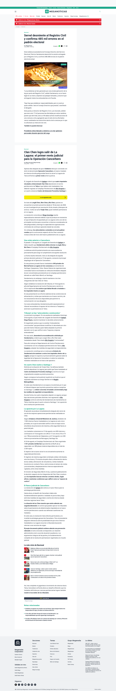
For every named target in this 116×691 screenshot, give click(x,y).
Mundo (54, 16)
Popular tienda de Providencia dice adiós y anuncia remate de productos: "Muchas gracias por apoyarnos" (92, 663)
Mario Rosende (29, 162)
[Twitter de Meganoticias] (19, 685)
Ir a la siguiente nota (45, 197)
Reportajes (34, 661)
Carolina (69, 661)
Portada (38, 16)
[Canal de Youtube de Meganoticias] (25, 685)
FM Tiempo (70, 659)
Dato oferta (35, 667)
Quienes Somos (18, 654)
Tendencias (60, 16)
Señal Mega (17, 670)
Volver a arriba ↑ (98, 689)
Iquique (44, 181)
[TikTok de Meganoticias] (29, 685)
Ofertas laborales (54, 648)
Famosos (52, 654)
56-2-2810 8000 (60, 689)
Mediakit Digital (18, 659)
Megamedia (70, 643)
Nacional (43, 16)
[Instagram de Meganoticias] (22, 685)
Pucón (50, 7)
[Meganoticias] (57, 11)
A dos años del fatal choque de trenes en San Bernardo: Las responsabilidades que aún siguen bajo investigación (41, 614)
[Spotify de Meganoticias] (32, 685)
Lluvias (54, 7)
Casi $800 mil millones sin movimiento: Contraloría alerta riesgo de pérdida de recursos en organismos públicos (93, 670)
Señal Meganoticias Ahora (21, 667)
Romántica (70, 656)
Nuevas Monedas (61, 7)
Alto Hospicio (60, 188)
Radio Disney (71, 664)
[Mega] (16, 689)
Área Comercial (18, 657)
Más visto (32, 16)
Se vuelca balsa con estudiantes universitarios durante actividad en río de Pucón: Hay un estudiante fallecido (93, 650)
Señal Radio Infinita (19, 675)
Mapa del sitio (75, 689)
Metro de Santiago (54, 661)
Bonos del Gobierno (54, 651)
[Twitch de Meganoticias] (35, 685)
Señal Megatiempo (19, 673)
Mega (69, 646)
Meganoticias (71, 648)
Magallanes (69, 7)
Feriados (52, 646)
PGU (51, 656)
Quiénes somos (68, 689)
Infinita (69, 654)
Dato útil (49, 16)
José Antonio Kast (54, 643)
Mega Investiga (74, 16)
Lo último (20, 16)
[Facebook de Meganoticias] (16, 685)
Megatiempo (71, 651)
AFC (74, 7)
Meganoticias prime (37, 659)
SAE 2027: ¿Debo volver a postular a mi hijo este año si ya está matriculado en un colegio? (92, 645)
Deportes (66, 16)
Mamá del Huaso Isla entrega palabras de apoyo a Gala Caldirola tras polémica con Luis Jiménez (92, 657)
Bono (77, 7)
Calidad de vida (36, 651)
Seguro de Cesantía (54, 659)
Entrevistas (35, 664)
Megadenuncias (83, 16)
